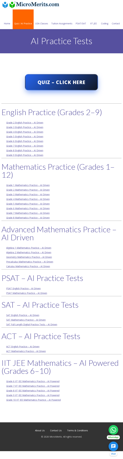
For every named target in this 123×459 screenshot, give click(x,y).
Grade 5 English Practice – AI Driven (24, 136)
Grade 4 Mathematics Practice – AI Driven (28, 199)
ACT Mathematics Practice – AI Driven (26, 351)
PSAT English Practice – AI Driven (23, 288)
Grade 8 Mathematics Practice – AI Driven (28, 217)
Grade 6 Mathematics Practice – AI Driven (28, 208)
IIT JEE (93, 23)
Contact (116, 23)
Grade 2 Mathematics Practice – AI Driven (28, 189)
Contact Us (56, 430)
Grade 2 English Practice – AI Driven (24, 122)
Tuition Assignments (61, 23)
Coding (104, 23)
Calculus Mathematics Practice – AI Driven (28, 266)
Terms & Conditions (77, 430)
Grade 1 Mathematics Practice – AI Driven (28, 185)
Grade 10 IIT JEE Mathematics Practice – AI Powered (33, 399)
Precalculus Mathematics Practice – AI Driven (29, 261)
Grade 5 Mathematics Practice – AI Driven (28, 203)
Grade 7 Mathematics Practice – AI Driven (28, 213)
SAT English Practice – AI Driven (22, 315)
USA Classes (41, 23)
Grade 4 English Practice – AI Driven (24, 131)
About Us (40, 430)
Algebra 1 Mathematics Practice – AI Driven (28, 247)
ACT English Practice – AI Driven (22, 346)
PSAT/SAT (81, 23)
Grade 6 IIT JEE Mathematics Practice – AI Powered (32, 381)
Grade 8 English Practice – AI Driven (24, 150)
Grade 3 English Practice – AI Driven (24, 127)
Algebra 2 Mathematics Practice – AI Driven (28, 252)
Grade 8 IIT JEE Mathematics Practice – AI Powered (32, 390)
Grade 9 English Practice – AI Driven (24, 155)
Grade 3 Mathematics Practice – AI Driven (28, 194)
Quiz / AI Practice (23, 23)
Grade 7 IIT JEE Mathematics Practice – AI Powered (32, 385)
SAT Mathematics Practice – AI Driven (26, 319)
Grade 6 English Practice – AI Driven (24, 141)
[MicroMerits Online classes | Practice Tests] (31, 4)
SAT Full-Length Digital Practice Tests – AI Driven (31, 324)
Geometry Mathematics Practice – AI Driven (29, 257)
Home (7, 23)
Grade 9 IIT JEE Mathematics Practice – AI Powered (32, 395)
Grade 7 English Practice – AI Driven (24, 145)
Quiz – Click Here (61, 82)
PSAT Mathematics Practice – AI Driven (26, 293)
